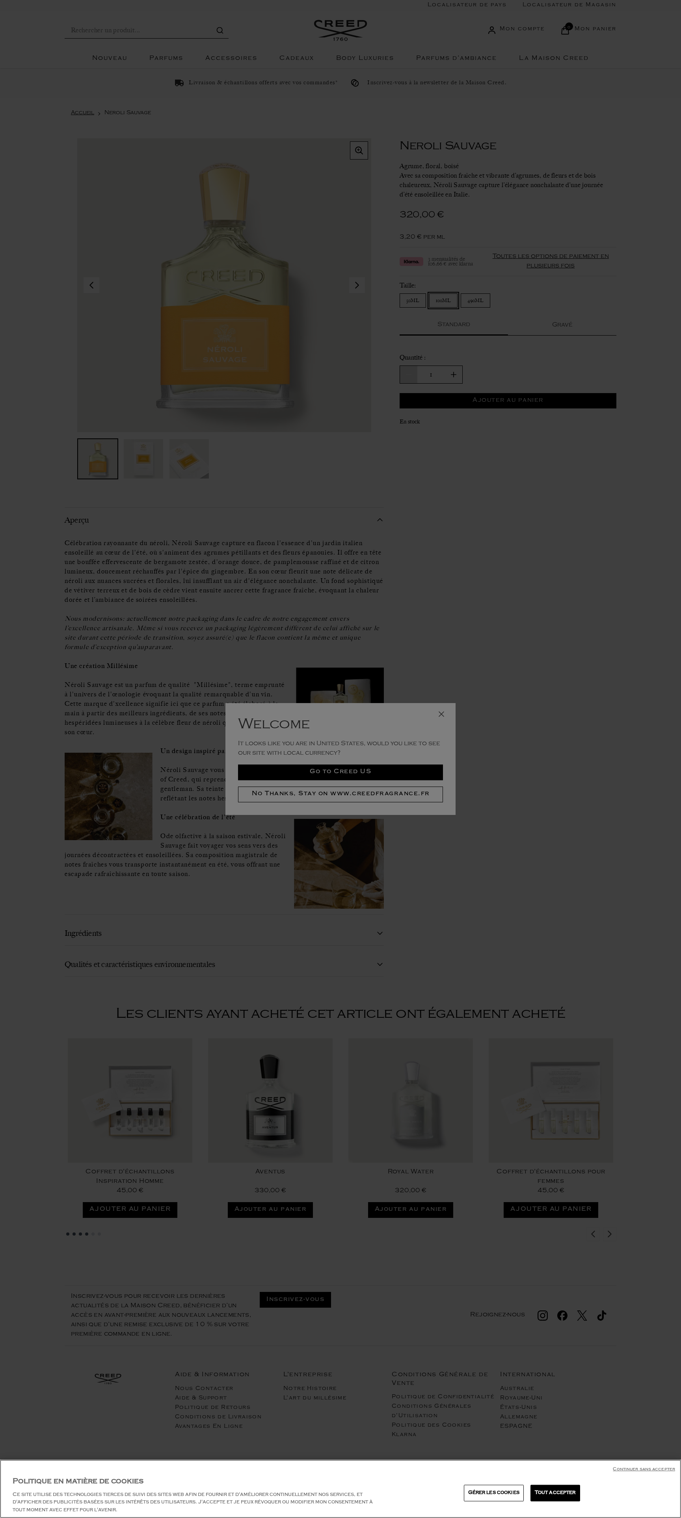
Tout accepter (555, 1493)
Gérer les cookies (493, 1493)
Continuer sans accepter (644, 1470)
